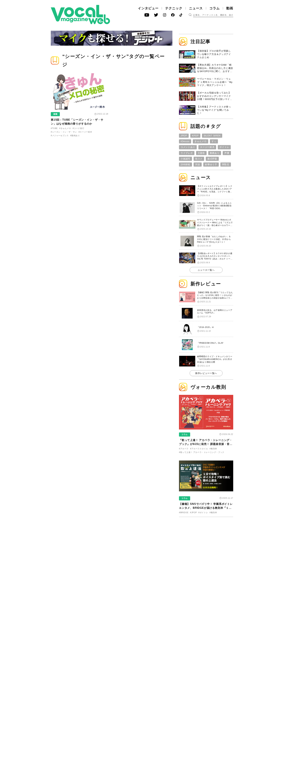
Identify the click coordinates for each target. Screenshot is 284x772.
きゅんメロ (200, 141)
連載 (55, 114)
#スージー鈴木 (85, 132)
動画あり (215, 153)
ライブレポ (187, 153)
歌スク (198, 158)
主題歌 (201, 153)
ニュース (196, 8)
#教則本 (213, 449)
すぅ (214, 141)
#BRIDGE (183, 512)
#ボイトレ (203, 512)
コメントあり (188, 147)
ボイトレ (224, 147)
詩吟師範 (185, 164)
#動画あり (75, 135)
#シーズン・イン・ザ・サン (64, 132)
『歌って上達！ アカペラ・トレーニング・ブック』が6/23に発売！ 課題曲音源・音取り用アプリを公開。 (205, 444)
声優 (226, 153)
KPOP (195, 135)
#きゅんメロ (65, 128)
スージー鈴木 (207, 147)
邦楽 (197, 164)
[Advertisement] (206, 540)
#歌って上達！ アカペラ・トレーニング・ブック (201, 452)
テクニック (173, 8)
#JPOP (193, 512)
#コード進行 (78, 128)
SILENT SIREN (212, 135)
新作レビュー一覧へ (206, 373)
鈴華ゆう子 (211, 164)
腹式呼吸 (212, 158)
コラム (214, 8)
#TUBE (54, 128)
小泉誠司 (185, 158)
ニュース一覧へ (206, 270)
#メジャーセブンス (60, 135)
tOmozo (185, 141)
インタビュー (148, 8)
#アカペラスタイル (199, 449)
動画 (229, 8)
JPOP (184, 135)
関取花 (225, 164)
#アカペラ (184, 449)
